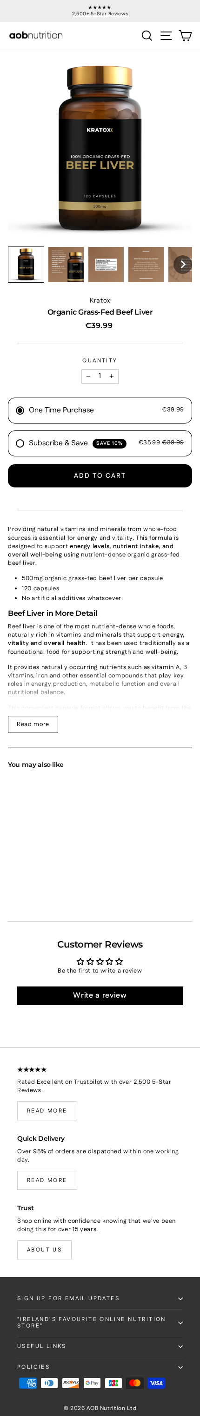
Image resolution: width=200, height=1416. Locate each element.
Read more (33, 724)
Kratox (100, 300)
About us (44, 1250)
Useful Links (42, 1346)
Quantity (99, 361)
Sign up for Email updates (68, 1298)
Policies (33, 1367)
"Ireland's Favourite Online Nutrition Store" (91, 1322)
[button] (26, 265)
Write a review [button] (100, 995)
